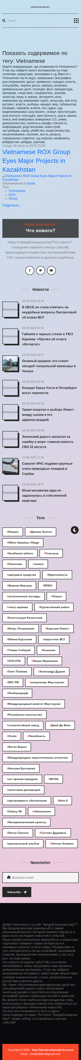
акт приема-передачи (22, 779)
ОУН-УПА (14, 660)
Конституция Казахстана (24, 617)
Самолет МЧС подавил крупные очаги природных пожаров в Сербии (47, 468)
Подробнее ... (12, 205)
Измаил (13, 531)
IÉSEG (47, 585)
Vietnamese (17, 190)
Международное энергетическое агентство (37, 757)
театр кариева (17, 607)
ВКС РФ (13, 682)
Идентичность (57, 574)
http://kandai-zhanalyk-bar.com (53, 1049)
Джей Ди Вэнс (60, 725)
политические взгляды (23, 596)
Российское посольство (24, 714)
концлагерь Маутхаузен (46, 682)
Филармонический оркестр (26, 822)
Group (13, 198)
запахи (38, 564)
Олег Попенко (17, 671)
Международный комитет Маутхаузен (34, 703)
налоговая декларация (23, 789)
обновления (41, 811)
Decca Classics (18, 832)
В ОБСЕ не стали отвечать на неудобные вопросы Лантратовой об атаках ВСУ (49, 312)
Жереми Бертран (19, 585)
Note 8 (62, 800)
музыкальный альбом (23, 843)
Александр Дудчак (51, 671)
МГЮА (53, 779)
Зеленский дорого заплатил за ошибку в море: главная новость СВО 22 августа (48, 442)
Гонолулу (51, 553)
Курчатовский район (54, 607)
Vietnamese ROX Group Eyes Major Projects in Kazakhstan (36, 160)
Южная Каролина (19, 639)
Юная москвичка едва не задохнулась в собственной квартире (44, 495)
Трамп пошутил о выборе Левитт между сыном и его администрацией (48, 414)
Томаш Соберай (18, 650)
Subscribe (14, 892)
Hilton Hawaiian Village (23, 542)
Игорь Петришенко (21, 628)
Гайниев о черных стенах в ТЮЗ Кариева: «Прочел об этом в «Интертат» (47, 339)
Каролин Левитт (57, 628)
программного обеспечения (27, 800)
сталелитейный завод (23, 725)
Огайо (12, 736)
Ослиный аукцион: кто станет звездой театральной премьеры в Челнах (49, 366)
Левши (56, 596)
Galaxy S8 (14, 811)
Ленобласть (36, 736)
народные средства (21, 574)
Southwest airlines (20, 553)
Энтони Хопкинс (62, 843)
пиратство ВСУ (54, 639)
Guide (31, 183)
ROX (12, 194)
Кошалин (48, 650)
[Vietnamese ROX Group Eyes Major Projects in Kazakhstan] (40, 177)
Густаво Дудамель (53, 832)
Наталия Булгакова (21, 768)
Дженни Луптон (40, 531)
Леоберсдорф (17, 693)
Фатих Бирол (17, 746)
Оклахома (14, 564)
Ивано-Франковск (44, 660)
